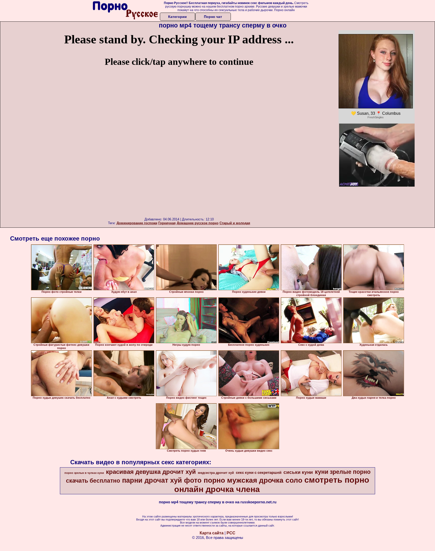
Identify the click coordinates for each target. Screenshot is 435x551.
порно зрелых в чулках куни (84, 472)
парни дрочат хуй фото (162, 480)
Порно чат (213, 17)
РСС (231, 533)
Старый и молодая (235, 223)
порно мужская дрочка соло (253, 480)
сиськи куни (298, 472)
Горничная (167, 223)
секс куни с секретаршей (258, 473)
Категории (177, 17)
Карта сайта (212, 533)
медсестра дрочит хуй (216, 473)
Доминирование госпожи (137, 223)
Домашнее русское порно (198, 223)
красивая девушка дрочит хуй (151, 471)
